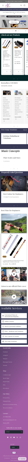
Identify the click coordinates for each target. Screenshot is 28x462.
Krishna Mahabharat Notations (11, 137)
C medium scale (7, 375)
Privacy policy (7, 458)
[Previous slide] (9, 30)
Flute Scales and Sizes (11, 158)
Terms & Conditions (7, 408)
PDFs (4, 385)
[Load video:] (14, 297)
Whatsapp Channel (7, 362)
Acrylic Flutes (6, 381)
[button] (3, 5)
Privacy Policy (6, 397)
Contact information (15, 460)
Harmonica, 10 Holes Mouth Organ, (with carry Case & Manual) (18, 53)
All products (6, 388)
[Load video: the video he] (14, 274)
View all (25, 129)
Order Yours (14, 22)
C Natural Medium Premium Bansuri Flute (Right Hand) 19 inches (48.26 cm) (7, 54)
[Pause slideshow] (26, 30)
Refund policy (22, 455)
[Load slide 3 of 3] (16, 31)
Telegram (5, 358)
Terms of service (14, 458)
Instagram (5, 355)
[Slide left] (10, 78)
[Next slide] (18, 30)
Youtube (5, 365)
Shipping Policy (6, 401)
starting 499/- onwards (6, 85)
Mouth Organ (6, 378)
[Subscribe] (21, 432)
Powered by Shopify (14, 455)
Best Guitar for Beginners (13, 194)
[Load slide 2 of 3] (14, 31)
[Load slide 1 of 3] (12, 31)
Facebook (5, 352)
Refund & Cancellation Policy (10, 404)
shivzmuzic (8, 455)
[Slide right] (17, 78)
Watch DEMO (6, 119)
